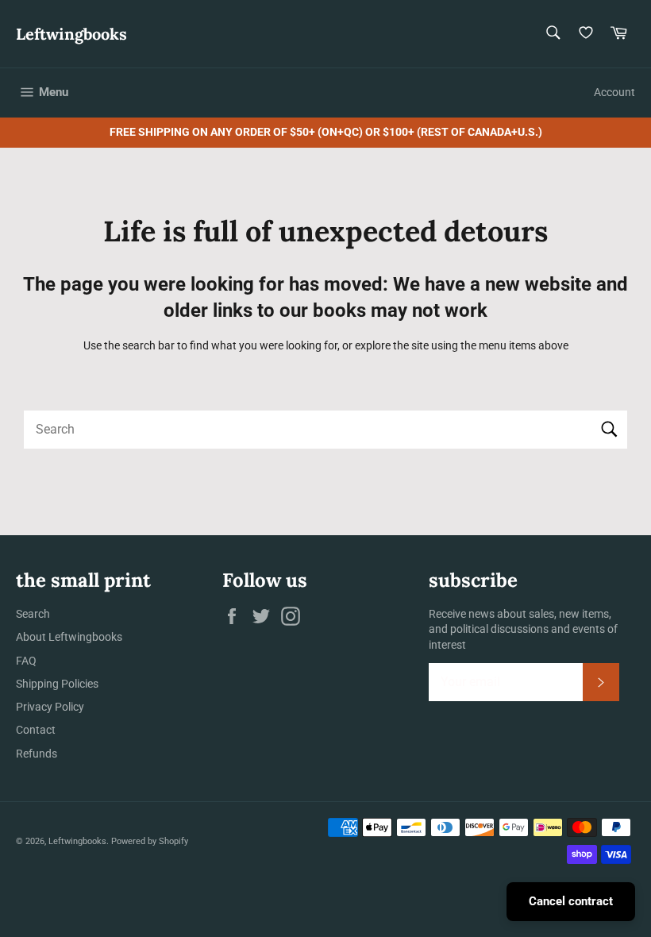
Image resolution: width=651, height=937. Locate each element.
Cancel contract (571, 901)
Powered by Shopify (149, 841)
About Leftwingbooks (69, 636)
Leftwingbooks (71, 34)
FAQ (26, 660)
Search (33, 613)
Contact (36, 729)
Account (614, 92)
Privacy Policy (50, 706)
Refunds (36, 753)
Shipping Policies (57, 683)
